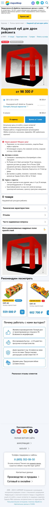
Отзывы (6, 215)
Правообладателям (16, 42)
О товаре (11, 37)
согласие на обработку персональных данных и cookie (22, 11)
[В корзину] (22, 312)
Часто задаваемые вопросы (15, 222)
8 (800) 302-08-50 (24, 459)
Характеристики (21, 37)
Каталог (23, 449)
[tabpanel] (24, 65)
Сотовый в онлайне (19, 481)
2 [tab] (26, 85)
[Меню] (2, 3)
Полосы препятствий (9, 305)
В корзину (14, 120)
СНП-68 (6, 303)
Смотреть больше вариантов (15, 107)
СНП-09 (32, 304)
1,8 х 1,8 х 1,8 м (12, 100)
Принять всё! (24, 16)
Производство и (22, 477)
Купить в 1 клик (35, 120)
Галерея (32, 37)
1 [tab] (23, 85)
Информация (23, 443)
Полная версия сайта (24, 438)
